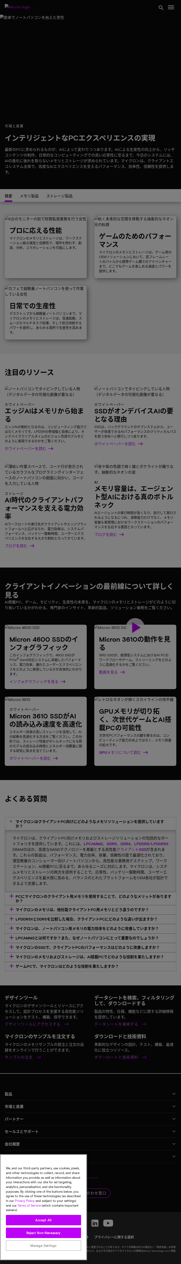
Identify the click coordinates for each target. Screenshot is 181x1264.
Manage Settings (43, 1245)
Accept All (43, 1220)
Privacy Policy (25, 1201)
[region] (43, 1207)
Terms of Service (29, 1205)
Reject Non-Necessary (43, 1233)
